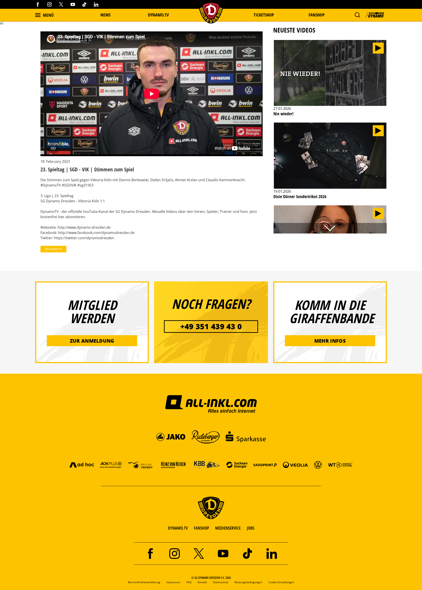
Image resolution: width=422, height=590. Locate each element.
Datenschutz (220, 582)
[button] (357, 15)
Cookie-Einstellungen (281, 582)
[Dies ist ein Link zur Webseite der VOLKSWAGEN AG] (318, 465)
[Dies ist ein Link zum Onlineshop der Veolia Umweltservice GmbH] (295, 465)
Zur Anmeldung (92, 340)
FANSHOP (201, 528)
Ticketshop (264, 15)
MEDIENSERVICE (228, 528)
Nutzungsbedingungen (248, 582)
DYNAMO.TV (158, 15)
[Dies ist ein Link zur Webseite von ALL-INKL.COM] (211, 404)
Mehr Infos (330, 340)
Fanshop (317, 15)
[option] (330, 80)
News (105, 15)
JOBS (250, 528)
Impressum (173, 582)
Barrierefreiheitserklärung (144, 582)
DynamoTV (53, 249)
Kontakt (202, 582)
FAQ (188, 582)
